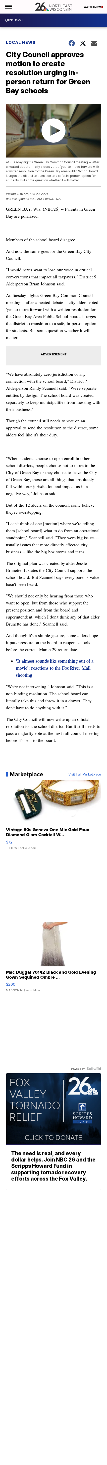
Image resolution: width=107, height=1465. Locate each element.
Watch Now (92, 7)
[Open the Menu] (8, 6)
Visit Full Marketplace (84, 774)
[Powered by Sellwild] (94, 1068)
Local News (21, 42)
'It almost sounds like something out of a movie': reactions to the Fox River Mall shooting (55, 668)
